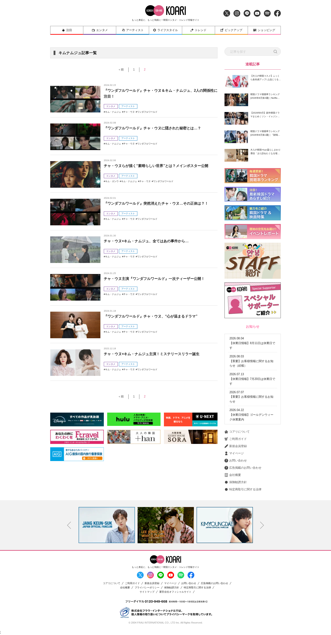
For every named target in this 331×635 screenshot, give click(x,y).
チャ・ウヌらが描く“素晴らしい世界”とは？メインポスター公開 (156, 166)
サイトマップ (147, 592)
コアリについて (239, 431)
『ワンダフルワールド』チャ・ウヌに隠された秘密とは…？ (152, 128)
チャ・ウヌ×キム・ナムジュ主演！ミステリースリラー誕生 (152, 354)
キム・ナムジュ (113, 112)
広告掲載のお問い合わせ (245, 467)
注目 (69, 30)
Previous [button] (69, 525)
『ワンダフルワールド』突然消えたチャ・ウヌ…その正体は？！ (156, 203)
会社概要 (235, 475)
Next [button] (262, 525)
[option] (108, 525)
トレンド (200, 30)
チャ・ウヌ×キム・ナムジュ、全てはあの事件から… (146, 241)
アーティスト (135, 30)
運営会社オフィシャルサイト (175, 592)
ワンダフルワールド (147, 112)
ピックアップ (233, 30)
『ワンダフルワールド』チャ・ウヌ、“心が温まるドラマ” (150, 316)
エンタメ (102, 30)
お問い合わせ (238, 460)
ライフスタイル (167, 30)
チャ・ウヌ (129, 112)
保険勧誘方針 (238, 482)
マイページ (236, 453)
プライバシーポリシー (147, 587)
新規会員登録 (238, 446)
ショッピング (266, 30)
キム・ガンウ (112, 181)
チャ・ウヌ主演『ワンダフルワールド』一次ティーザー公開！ (154, 279)
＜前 (121, 69)
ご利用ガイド (238, 439)
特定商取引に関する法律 (245, 489)
